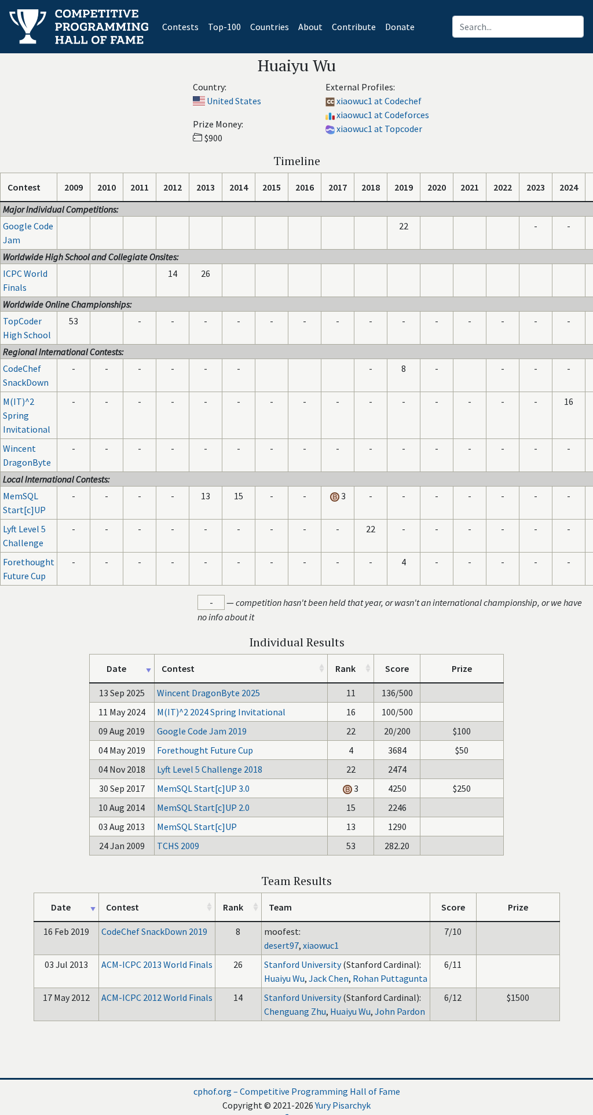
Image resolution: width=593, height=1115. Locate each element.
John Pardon (400, 1011)
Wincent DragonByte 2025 (208, 693)
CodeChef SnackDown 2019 (154, 931)
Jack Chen (329, 978)
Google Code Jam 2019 (202, 731)
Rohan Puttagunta (390, 978)
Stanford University (302, 964)
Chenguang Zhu (295, 1011)
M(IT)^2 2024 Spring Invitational (221, 712)
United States (234, 101)
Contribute (354, 26)
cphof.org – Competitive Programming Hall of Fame (296, 1091)
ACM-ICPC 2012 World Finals (157, 997)
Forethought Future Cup (205, 750)
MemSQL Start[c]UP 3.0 (203, 788)
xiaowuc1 (321, 945)
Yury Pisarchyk (343, 1105)
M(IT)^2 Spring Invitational (26, 415)
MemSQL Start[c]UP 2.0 (203, 807)
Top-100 (224, 26)
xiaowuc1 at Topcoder (379, 128)
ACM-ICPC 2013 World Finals (157, 964)
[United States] (199, 100)
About (310, 26)
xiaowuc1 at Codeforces (382, 114)
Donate (400, 26)
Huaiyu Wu (284, 978)
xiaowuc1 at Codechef (379, 101)
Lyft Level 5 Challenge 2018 (209, 769)
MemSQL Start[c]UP (197, 826)
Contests (182, 26)
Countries (269, 26)
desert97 (281, 945)
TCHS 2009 (178, 845)
